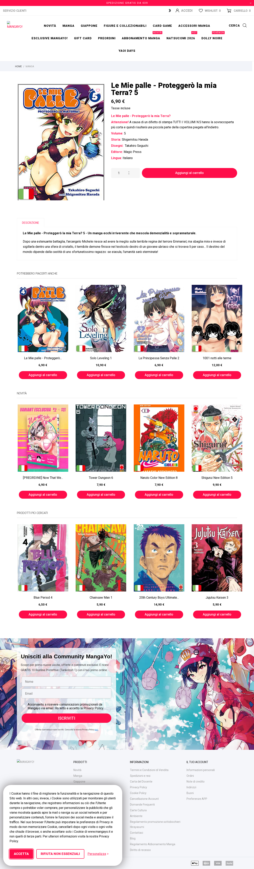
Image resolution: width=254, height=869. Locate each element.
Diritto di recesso (140, 850)
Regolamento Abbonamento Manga (152, 844)
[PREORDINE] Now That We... (43, 478)
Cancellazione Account (144, 798)
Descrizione (30, 222)
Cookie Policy (138, 793)
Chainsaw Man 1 (101, 597)
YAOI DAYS (127, 51)
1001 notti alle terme (217, 358)
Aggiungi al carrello (189, 173)
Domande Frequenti (142, 804)
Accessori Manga (194, 26)
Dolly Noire (212, 36)
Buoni (190, 793)
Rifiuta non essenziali (60, 854)
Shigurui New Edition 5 (217, 478)
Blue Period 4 (43, 597)
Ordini (190, 775)
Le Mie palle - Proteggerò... (43, 358)
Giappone (89, 26)
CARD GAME (162, 26)
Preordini (106, 38)
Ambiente (136, 816)
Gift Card (83, 38)
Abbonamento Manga (142, 36)
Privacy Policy (138, 787)
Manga (68, 26)
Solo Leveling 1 (101, 358)
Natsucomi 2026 (181, 36)
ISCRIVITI (66, 718)
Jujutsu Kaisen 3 (217, 597)
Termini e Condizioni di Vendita (149, 770)
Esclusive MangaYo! (50, 38)
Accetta (21, 854)
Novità (50, 26)
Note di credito (196, 781)
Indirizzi (191, 787)
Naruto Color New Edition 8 (159, 478)
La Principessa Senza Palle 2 (159, 358)
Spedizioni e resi (140, 775)
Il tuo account (197, 762)
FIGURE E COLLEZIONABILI (125, 26)
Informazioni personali (201, 770)
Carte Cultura (138, 810)
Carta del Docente (141, 781)
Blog (133, 838)
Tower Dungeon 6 (101, 478)
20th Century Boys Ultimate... (159, 597)
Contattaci (136, 832)
